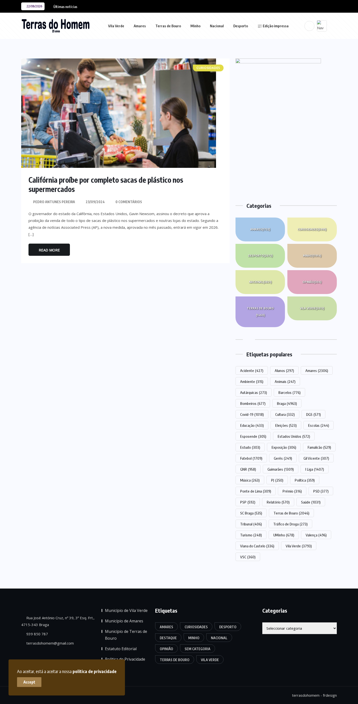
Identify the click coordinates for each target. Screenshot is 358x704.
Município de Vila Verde (126, 610)
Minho (195, 26)
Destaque (168, 638)
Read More (49, 249)
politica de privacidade (94, 671)
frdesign (330, 695)
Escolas (318, 425)
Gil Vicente (316, 458)
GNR (248, 469)
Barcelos (289, 392)
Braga (287, 403)
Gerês (283, 458)
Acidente (251, 370)
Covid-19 (252, 414)
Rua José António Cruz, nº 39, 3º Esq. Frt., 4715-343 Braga (57, 621)
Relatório (278, 502)
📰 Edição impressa (273, 26)
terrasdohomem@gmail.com (49, 643)
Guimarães (280, 469)
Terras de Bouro (168, 26)
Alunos (284, 370)
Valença (316, 535)
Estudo (250, 447)
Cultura (285, 414)
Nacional (217, 26)
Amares (140, 26)
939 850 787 (36, 633)
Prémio (292, 491)
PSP (247, 502)
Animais (285, 381)
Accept (29, 682)
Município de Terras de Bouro (126, 635)
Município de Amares (124, 621)
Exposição (284, 447)
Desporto (240, 26)
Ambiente (251, 381)
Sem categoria (197, 649)
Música (250, 480)
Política (305, 480)
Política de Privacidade (125, 659)
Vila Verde (116, 26)
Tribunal (251, 524)
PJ (277, 480)
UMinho (283, 535)
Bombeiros (252, 403)
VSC (247, 557)
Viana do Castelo (257, 546)
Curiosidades (312, 229)
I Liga (314, 469)
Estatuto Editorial (121, 648)
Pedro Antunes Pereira (54, 202)
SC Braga (251, 513)
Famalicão (319, 447)
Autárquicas (253, 392)
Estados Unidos (294, 436)
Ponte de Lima (255, 491)
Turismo (251, 535)
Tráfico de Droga (290, 524)
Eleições (286, 425)
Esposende (253, 436)
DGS (313, 414)
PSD (321, 491)
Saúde (310, 502)
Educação (252, 425)
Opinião (311, 282)
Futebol (251, 458)
